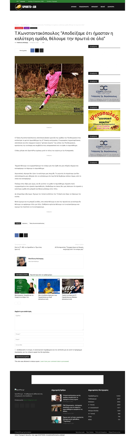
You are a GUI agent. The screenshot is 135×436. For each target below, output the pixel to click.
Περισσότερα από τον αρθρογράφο (41, 275)
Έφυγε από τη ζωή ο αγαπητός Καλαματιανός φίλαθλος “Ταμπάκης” (73, 419)
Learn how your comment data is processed (54, 361)
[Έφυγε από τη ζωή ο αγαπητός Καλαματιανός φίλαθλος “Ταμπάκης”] (56, 419)
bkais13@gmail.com (30, 400)
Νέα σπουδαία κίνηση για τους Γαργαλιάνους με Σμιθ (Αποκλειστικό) (47, 297)
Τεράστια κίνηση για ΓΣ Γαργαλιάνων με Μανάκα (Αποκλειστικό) (69, 297)
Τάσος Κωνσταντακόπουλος (37, 223)
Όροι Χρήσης (89, 432)
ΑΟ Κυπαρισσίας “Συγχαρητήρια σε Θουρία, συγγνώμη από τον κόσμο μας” (69, 248)
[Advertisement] (67, 17)
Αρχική (73, 7)
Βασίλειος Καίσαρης (22, 42)
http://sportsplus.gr (33, 261)
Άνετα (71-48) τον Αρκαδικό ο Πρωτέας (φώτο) (28, 248)
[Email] (37, 50)
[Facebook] (109, 1)
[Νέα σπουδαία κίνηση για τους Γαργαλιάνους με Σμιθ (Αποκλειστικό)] (49, 286)
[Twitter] (115, 1)
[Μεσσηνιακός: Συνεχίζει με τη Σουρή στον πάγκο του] (25, 286)
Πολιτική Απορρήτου (101, 432)
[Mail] (112, 1)
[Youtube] (118, 1)
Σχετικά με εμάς (80, 432)
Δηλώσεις (24, 223)
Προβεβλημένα (25, 25)
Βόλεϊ (103, 7)
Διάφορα (111, 7)
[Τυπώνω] (41, 50)
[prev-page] (16, 303)
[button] (118, 7)
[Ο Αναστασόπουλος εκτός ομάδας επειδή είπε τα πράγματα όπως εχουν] (56, 397)
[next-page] (19, 303)
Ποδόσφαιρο (84, 7)
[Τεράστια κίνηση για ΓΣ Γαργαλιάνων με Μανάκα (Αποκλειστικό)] (73, 286)
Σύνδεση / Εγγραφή (52, 1)
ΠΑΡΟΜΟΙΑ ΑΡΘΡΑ (22, 275)
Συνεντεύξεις (34, 28)
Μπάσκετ (94, 7)
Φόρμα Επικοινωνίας (114, 432)
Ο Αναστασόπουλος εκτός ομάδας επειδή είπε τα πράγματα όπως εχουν (72, 397)
